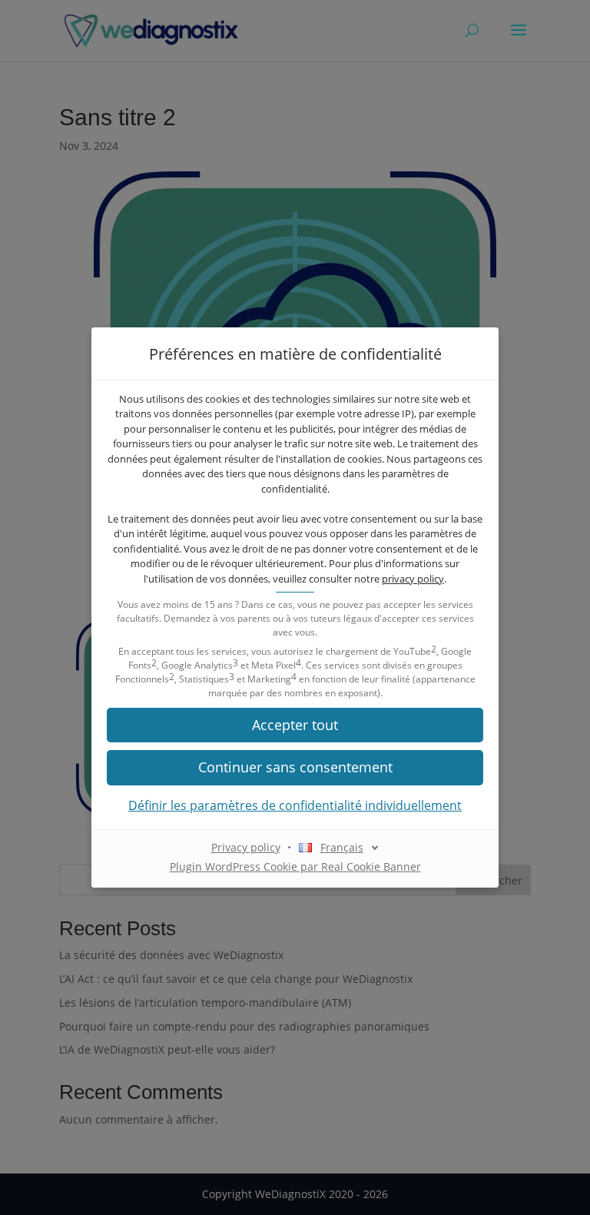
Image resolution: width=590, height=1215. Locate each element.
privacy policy (413, 579)
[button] (295, 725)
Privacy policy (245, 847)
